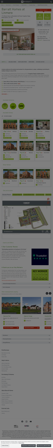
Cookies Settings (5, 445)
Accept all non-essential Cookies (28, 445)
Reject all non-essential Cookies (43, 445)
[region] (26, 444)
